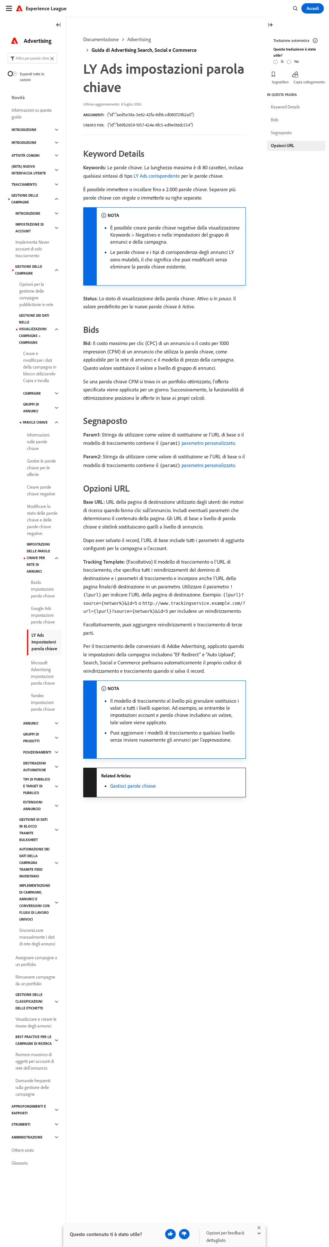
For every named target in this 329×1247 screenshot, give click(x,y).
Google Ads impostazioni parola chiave (43, 615)
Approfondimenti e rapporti (29, 1109)
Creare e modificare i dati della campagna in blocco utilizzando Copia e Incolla (39, 367)
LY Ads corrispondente (157, 176)
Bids (274, 120)
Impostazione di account (29, 227)
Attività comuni (26, 155)
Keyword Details (285, 107)
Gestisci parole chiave (133, 786)
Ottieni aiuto (23, 1150)
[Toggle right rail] (270, 25)
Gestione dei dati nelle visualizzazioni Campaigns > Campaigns (34, 329)
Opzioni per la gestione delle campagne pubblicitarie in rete (36, 294)
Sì (282, 61)
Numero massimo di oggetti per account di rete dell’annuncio (34, 1061)
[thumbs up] (170, 1234)
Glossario (20, 1163)
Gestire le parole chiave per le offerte (41, 467)
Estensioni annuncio (32, 805)
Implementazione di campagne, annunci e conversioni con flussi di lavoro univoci (34, 902)
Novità (18, 97)
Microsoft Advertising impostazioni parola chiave (43, 673)
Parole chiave (35, 422)
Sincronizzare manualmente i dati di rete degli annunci (37, 937)
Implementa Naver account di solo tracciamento (32, 248)
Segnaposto (281, 133)
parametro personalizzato (208, 443)
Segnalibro (280, 82)
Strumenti (21, 1124)
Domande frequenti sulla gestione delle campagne (32, 1087)
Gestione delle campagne (24, 198)
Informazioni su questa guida (32, 113)
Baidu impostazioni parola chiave (43, 589)
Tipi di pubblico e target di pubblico (36, 786)
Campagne (32, 393)
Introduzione (24, 129)
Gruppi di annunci (31, 407)
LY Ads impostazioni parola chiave (44, 642)
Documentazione (101, 39)
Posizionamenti (37, 752)
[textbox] (32, 58)
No (296, 61)
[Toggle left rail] (58, 25)
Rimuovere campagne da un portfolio (35, 980)
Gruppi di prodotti (31, 737)
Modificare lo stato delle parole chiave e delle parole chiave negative (42, 519)
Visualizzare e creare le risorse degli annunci (36, 1022)
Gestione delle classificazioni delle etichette (29, 1001)
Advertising (139, 39)
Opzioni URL (282, 145)
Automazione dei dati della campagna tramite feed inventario (34, 862)
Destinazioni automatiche (34, 766)
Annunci (30, 723)
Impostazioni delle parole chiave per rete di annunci (38, 558)
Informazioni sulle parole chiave (38, 441)
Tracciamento (24, 184)
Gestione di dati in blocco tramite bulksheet (33, 829)
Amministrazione (27, 1137)
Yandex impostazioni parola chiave (43, 702)
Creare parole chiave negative (41, 490)
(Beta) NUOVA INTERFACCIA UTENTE (29, 169)
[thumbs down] (184, 1234)
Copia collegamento (309, 82)
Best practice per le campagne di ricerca (33, 1040)
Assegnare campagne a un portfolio (36, 961)
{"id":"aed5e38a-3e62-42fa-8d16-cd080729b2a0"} (150, 114)
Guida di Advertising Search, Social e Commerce (144, 50)
